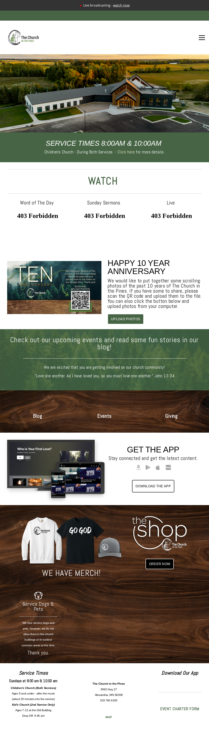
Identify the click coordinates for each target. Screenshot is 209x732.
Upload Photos (125, 319)
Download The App (153, 486)
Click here (126, 152)
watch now (121, 5)
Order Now (159, 564)
